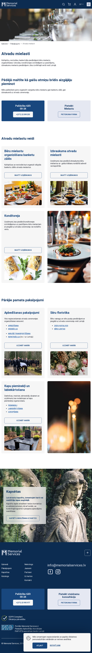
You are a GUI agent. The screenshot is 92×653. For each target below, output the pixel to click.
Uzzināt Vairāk (23, 345)
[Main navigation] (89, 4)
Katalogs (5, 576)
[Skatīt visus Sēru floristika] (69, 363)
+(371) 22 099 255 (23, 114)
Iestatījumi (55, 645)
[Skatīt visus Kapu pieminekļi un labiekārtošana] (23, 438)
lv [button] (80, 4)
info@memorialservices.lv (66, 565)
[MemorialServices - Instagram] (58, 572)
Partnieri (28, 572)
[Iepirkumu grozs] (69, 4)
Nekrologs (28, 564)
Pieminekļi (12, 405)
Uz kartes (28, 576)
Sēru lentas (59, 329)
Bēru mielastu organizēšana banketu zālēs (19, 155)
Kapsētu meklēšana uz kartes (23, 518)
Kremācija (13, 329)
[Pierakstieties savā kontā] (75, 4)
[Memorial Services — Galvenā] (9, 4)
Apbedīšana (13, 326)
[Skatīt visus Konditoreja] (23, 268)
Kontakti (28, 580)
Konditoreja (12, 216)
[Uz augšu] (88, 553)
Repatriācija (14, 337)
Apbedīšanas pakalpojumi (21, 312)
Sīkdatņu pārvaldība (17, 619)
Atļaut (40, 646)
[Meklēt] (63, 4)
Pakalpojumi (15, 44)
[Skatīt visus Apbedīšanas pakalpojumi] (23, 363)
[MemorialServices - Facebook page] (50, 572)
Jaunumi (27, 568)
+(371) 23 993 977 (23, 603)
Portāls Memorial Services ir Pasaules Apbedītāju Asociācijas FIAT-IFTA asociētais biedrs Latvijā (29, 628)
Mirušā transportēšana (19, 334)
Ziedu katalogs (61, 326)
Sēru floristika (59, 312)
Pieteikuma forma (69, 114)
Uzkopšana (13, 412)
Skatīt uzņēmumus (23, 175)
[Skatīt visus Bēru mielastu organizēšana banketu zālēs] (23, 193)
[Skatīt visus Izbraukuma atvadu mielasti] (69, 193)
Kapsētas (5, 572)
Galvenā (4, 44)
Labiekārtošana (15, 409)
